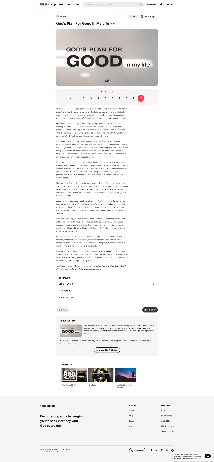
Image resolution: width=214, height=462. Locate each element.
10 (141, 98)
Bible (61, 4)
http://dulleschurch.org (69, 343)
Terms (68, 449)
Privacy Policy (59, 449)
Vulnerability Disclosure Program (51, 452)
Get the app (151, 4)
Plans (68, 4)
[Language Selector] (161, 4)
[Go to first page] (71, 98)
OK (208, 456)
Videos (76, 4)
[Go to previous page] (77, 98)
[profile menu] (169, 4)
